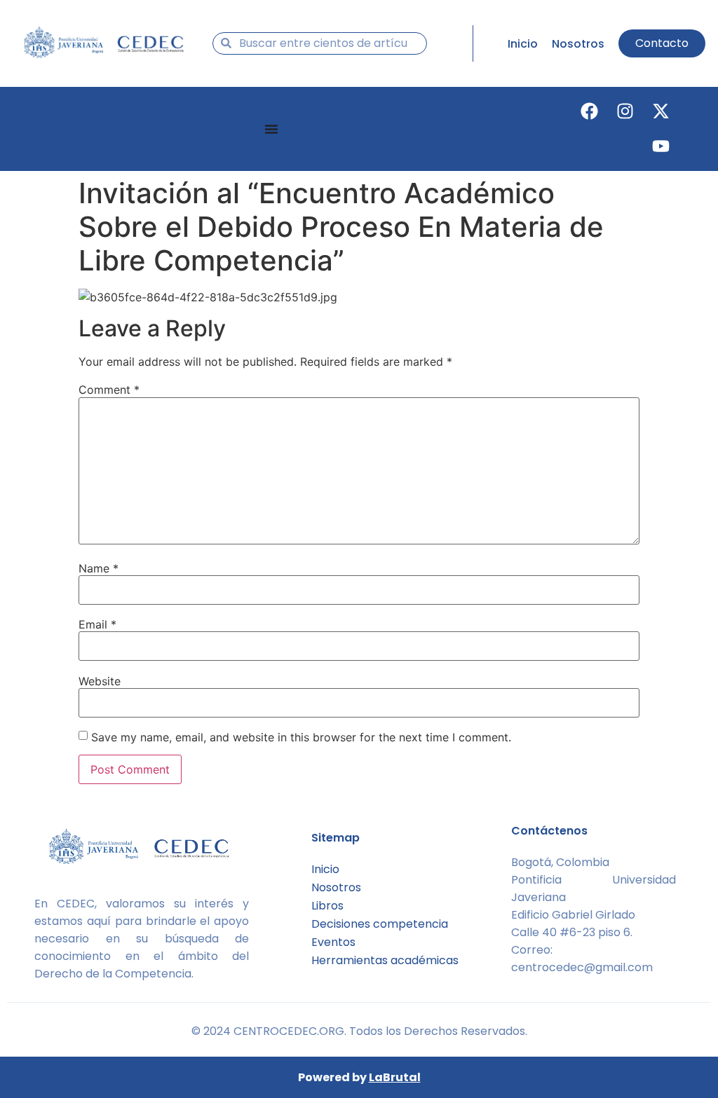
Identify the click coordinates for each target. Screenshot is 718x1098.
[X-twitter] (661, 111)
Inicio (325, 869)
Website (100, 681)
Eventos (333, 942)
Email (97, 624)
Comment (109, 389)
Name (98, 568)
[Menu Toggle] (271, 129)
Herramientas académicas (385, 960)
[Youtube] (661, 146)
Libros (327, 906)
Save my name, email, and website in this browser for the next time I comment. (301, 737)
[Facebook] (589, 111)
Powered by (359, 1077)
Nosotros (336, 887)
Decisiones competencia (379, 924)
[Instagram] (625, 111)
